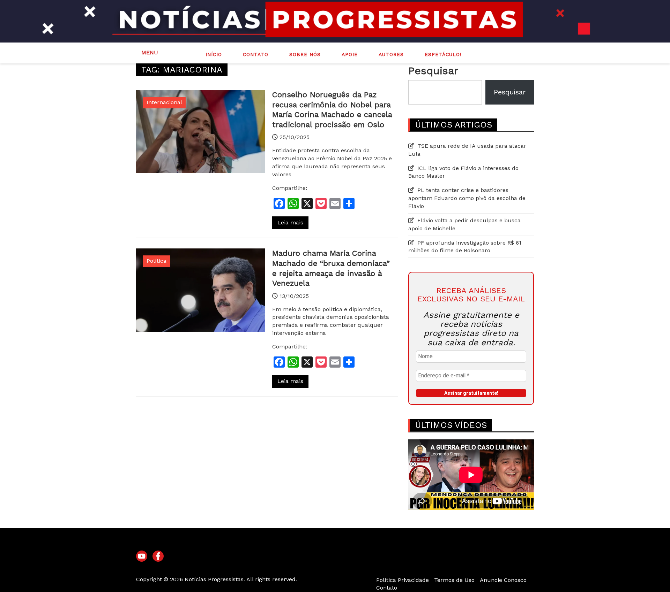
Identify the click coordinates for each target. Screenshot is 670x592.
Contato (255, 54)
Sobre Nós (305, 54)
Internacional (164, 102)
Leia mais (290, 222)
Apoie (350, 54)
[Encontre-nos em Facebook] (158, 556)
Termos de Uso (454, 580)
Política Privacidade (402, 580)
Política (156, 260)
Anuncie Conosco (503, 580)
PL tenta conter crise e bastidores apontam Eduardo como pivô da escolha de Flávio (467, 198)
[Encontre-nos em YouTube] (141, 556)
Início (214, 54)
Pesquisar (433, 70)
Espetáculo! (443, 54)
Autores (391, 54)
